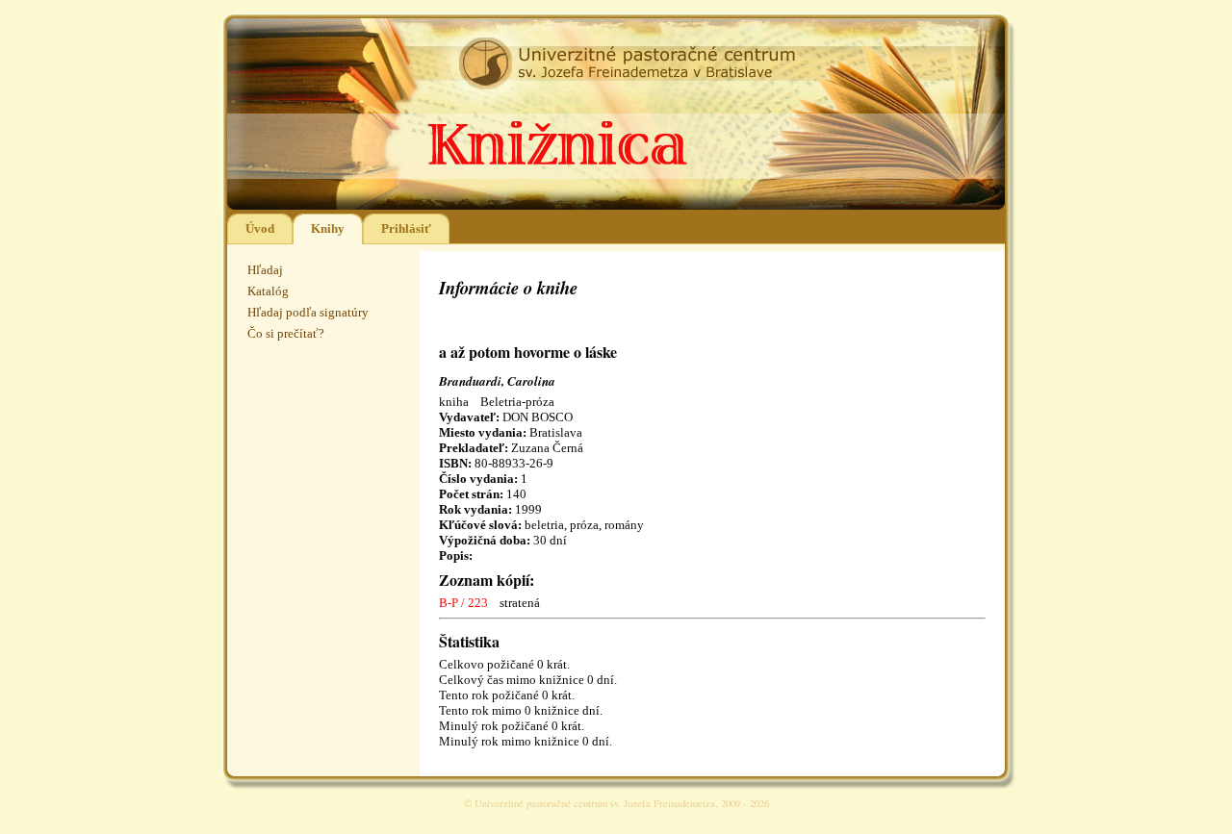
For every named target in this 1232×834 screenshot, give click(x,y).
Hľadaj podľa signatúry (308, 312)
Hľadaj (265, 270)
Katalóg (268, 291)
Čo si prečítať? (285, 333)
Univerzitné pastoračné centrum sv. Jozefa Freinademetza (595, 803)
